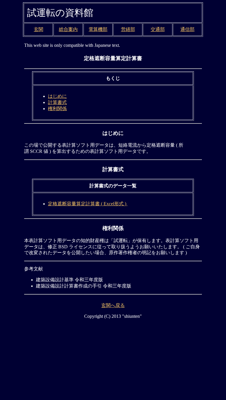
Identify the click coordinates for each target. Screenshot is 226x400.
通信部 (187, 29)
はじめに (57, 96)
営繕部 (128, 29)
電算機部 (98, 29)
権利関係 (57, 108)
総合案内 (68, 29)
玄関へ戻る (113, 305)
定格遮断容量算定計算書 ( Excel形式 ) (87, 203)
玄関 (38, 29)
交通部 (158, 29)
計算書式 (57, 102)
